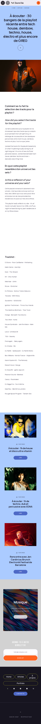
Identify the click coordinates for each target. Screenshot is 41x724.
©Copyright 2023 (26, 717)
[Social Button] (8, 689)
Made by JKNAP (14, 717)
